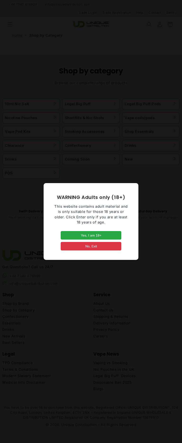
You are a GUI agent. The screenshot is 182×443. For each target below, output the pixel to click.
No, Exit (91, 246)
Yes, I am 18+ (91, 235)
